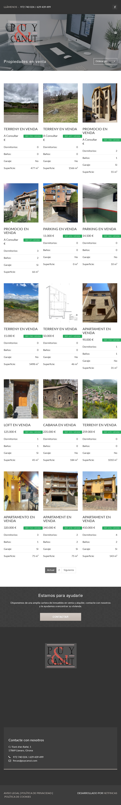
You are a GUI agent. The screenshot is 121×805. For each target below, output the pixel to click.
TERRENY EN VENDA (21, 129)
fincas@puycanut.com (25, 760)
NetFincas (110, 793)
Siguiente (69, 570)
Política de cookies (17, 797)
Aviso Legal (11, 793)
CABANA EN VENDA (59, 425)
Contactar (61, 617)
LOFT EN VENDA (17, 425)
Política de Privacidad (36, 793)
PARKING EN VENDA (60, 229)
